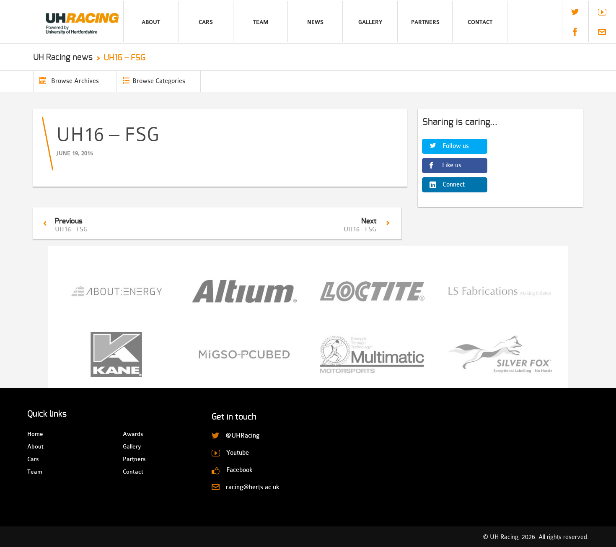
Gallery (370, 22)
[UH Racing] (61, 21)
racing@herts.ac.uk (602, 32)
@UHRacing (575, 12)
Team (260, 22)
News (315, 22)
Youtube (602, 12)
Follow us (456, 146)
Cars (206, 22)
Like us (451, 165)
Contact (480, 22)
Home (34, 433)
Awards (130, 433)
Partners (425, 22)
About (151, 22)
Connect (454, 184)
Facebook (575, 32)
